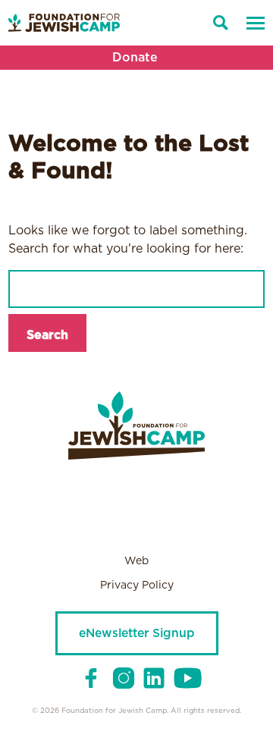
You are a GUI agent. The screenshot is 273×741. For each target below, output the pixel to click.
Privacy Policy (137, 585)
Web (136, 561)
